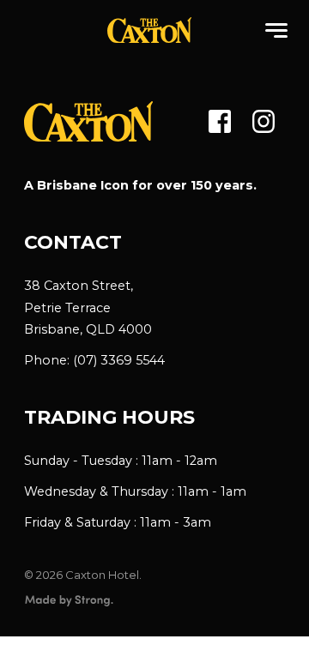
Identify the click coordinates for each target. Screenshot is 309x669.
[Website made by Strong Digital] (69, 601)
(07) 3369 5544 (119, 360)
